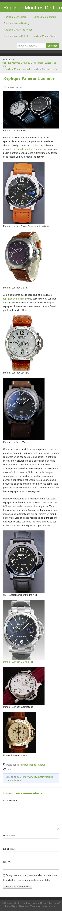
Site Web (7, 862)
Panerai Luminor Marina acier (18, 661)
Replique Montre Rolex (15, 16)
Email (9, 848)
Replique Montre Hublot (16, 36)
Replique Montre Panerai (44, 16)
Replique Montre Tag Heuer (18, 29)
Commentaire (10, 800)
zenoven (52, 906)
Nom (9, 835)
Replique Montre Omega (45, 36)
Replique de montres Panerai (26, 149)
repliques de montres (13, 298)
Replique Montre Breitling (16, 23)
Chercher (52, 45)
